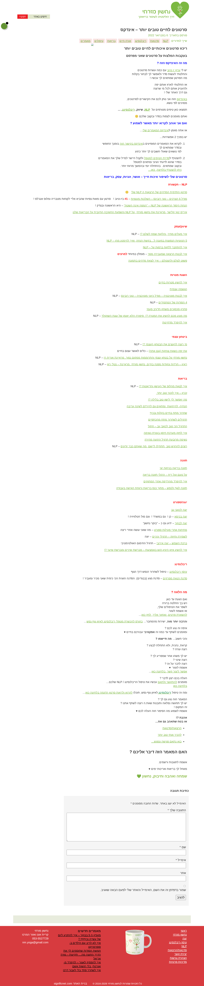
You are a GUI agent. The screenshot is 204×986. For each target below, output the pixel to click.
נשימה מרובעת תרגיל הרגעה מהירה (166, 439)
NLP (165, 40)
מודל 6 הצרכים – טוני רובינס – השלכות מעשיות (159, 198)
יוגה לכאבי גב (179, 509)
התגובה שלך (177, 810)
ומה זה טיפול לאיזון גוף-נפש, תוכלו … (135, 692)
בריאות (111, 40)
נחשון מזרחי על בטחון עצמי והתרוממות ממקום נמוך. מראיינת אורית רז (145, 357)
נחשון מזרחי (180, 934)
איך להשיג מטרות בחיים (173, 282)
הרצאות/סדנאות (172, 728)
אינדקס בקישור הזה (131, 143)
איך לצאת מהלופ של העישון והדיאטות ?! (163, 386)
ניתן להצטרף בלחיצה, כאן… (165, 169)
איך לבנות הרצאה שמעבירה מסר (167, 253)
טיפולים (98, 40)
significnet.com (63, 983)
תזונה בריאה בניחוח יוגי (173, 468)
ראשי (184, 930)
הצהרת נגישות (178, 957)
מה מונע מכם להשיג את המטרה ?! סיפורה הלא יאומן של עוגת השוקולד (144, 315)
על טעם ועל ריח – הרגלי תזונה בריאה (165, 474)
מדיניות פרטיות (178, 961)
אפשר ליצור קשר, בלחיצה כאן (169, 671)
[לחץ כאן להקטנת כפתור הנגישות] (7, 23)
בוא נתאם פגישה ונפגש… (166, 741)
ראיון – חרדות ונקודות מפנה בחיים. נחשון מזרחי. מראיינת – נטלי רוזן (147, 364)
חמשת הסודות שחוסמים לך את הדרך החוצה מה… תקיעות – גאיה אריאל (81, 954)
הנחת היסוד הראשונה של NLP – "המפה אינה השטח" (155, 205)
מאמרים (85, 40)
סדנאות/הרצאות (177, 950)
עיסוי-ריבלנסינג (178, 942)
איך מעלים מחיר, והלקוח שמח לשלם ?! (163, 233)
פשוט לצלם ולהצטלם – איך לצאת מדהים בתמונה (157, 260)
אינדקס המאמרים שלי (156, 130)
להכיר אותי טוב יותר (170, 734)
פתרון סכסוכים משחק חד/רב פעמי (167, 309)
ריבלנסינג (140, 40)
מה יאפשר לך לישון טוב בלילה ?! (167, 399)
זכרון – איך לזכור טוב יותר (171, 392)
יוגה (184, 938)
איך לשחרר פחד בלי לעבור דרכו (82, 970)
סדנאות (154, 40)
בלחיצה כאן (180, 685)
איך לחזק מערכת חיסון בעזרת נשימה (165, 432)
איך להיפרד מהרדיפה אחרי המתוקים (165, 481)
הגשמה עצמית (178, 289)
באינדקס (182, 99)
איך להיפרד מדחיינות (174, 322)
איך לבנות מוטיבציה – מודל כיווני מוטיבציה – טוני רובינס (154, 295)
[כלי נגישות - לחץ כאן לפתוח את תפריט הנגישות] (4, 26)
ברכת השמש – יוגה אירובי (171, 543)
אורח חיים (125, 40)
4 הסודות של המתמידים (172, 302)
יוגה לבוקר (181, 523)
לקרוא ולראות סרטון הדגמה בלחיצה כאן (109, 692)
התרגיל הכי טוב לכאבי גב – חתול (167, 426)
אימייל (181, 860)
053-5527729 (40, 938)
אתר (183, 873)
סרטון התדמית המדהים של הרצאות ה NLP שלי (159, 192)
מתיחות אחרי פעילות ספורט (170, 529)
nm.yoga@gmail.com (35, 942)
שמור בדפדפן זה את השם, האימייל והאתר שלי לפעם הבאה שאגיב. (143, 890)
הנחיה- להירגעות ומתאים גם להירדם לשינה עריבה (157, 406)
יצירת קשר (180, 954)
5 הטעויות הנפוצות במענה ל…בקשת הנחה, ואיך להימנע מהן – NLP (147, 240)
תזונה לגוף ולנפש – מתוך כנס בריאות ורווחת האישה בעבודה (151, 488)
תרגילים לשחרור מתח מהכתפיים (167, 419)
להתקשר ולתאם (167, 682)
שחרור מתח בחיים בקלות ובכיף (168, 412)
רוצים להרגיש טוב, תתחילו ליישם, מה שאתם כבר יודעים (154, 446)
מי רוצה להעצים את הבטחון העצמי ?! (165, 344)
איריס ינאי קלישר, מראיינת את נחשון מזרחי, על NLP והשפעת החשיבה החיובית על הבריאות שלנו (130, 212)
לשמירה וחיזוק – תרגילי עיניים (169, 536)
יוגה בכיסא (180, 516)
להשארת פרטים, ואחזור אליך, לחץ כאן (164, 614)
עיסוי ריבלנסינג (178, 571)
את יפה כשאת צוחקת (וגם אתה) (168, 350)
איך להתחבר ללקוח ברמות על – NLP (165, 247)
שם (183, 847)
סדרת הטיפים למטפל (156, 158)
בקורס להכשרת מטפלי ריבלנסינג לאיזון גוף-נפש (115, 621)
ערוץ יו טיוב (173, 70)
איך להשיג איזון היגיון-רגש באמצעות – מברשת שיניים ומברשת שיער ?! (145, 549)
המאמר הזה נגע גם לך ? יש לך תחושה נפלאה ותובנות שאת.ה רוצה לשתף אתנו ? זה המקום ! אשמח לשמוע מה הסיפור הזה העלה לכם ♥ (153, 705)
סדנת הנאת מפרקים (175, 578)
